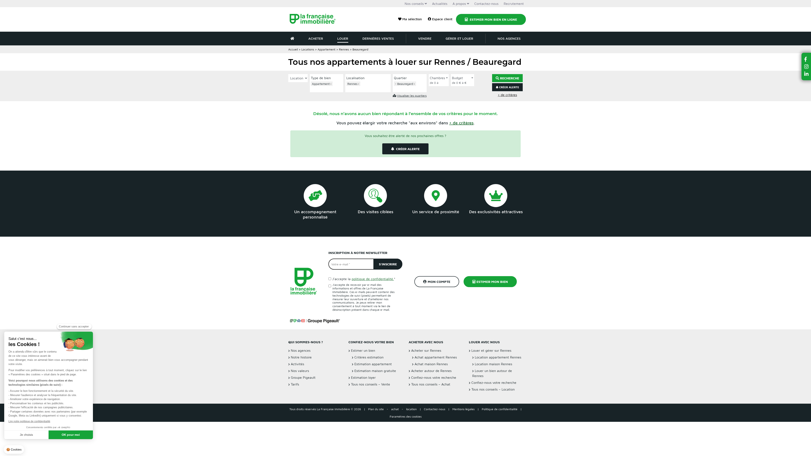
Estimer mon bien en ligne (493, 19)
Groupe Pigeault (303, 377)
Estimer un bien (363, 350)
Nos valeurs (300, 371)
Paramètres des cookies (406, 416)
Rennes (344, 49)
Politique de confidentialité (499, 409)
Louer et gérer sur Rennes (491, 350)
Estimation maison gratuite (375, 371)
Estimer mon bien (492, 282)
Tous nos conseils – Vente (370, 384)
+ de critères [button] (507, 95)
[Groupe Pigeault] (314, 320)
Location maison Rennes (493, 364)
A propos (459, 3)
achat (395, 409)
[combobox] (326, 86)
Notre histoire (301, 357)
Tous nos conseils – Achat (430, 384)
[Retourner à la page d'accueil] (315, 19)
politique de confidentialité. (373, 279)
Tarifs (295, 384)
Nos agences (509, 38)
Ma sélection (412, 19)
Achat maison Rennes (431, 364)
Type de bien (321, 78)
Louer (342, 38)
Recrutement (514, 3)
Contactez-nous (486, 3)
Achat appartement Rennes (436, 357)
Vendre (424, 38)
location (411, 409)
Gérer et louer (459, 38)
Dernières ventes (378, 38)
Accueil (293, 49)
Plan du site (376, 409)
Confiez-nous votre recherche (433, 377)
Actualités (439, 3)
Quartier (400, 78)
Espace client (442, 19)
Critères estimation (369, 357)
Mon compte (439, 282)
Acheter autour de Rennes (431, 371)
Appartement (326, 49)
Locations (307, 49)
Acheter (315, 38)
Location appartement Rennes (498, 357)
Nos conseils (414, 3)
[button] (461, 122)
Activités (297, 364)
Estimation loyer (363, 377)
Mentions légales (463, 409)
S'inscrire (388, 264)
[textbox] (327, 88)
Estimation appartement (373, 364)
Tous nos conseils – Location (493, 389)
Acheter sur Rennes (426, 350)
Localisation (355, 78)
